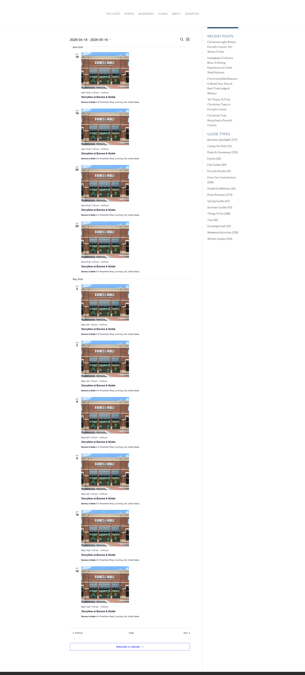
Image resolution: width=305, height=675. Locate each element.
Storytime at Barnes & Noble (98, 97)
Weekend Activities (219, 232)
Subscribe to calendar (128, 646)
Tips (210, 220)
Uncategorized (216, 226)
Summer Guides (217, 207)
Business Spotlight (218, 139)
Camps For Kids (217, 146)
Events (129, 14)
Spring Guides (216, 201)
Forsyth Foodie (216, 171)
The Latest (113, 14)
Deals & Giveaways (219, 152)
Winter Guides (216, 238)
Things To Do (215, 213)
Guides (163, 14)
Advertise (192, 14)
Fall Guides (214, 164)
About (176, 14)
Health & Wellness (218, 188)
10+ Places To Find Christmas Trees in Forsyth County (218, 104)
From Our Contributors (221, 177)
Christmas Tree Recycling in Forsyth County (219, 120)
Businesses (146, 14)
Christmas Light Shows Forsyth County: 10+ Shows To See (221, 46)
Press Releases (216, 194)
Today (131, 633)
